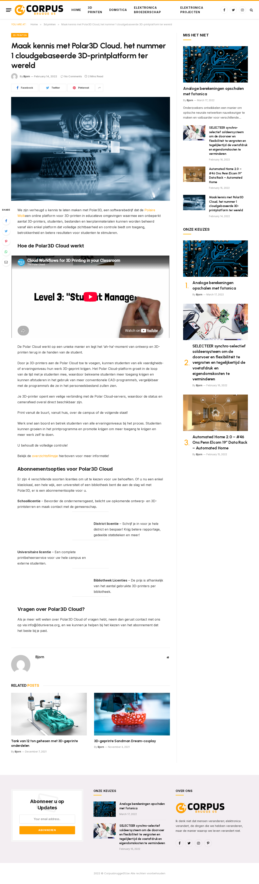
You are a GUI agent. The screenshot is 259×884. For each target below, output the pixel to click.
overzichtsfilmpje (45, 456)
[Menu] (8, 10)
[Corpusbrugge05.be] (39, 10)
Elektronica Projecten (191, 10)
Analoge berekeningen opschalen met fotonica (213, 91)
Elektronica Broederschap (147, 10)
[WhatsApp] (6, 252)
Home (76, 10)
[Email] (6, 262)
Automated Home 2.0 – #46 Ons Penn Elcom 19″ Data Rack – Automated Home (225, 175)
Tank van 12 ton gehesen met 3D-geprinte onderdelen (44, 743)
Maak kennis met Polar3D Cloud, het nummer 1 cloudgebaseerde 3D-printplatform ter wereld (226, 203)
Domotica (118, 10)
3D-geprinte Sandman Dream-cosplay (125, 741)
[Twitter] (6, 231)
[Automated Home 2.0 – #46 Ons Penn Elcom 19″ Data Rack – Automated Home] (194, 174)
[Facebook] (6, 221)
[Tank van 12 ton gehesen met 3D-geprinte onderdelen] (49, 714)
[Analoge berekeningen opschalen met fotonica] (215, 64)
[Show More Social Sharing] (99, 88)
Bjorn (26, 76)
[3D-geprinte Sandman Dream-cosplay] (132, 714)
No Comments (73, 76)
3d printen (95, 10)
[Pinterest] (6, 241)
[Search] (251, 10)
